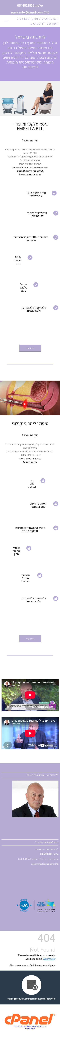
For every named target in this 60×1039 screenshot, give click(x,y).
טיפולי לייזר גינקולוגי (30, 424)
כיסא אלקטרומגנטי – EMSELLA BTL (30, 126)
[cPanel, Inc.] (30, 1023)
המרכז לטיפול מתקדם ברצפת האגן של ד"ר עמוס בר (37, 21)
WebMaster (49, 959)
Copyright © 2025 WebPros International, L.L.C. (30, 1026)
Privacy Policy (30, 1029)
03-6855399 (46, 854)
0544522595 (25, 5)
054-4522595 (24, 859)
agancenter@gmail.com (27, 12)
